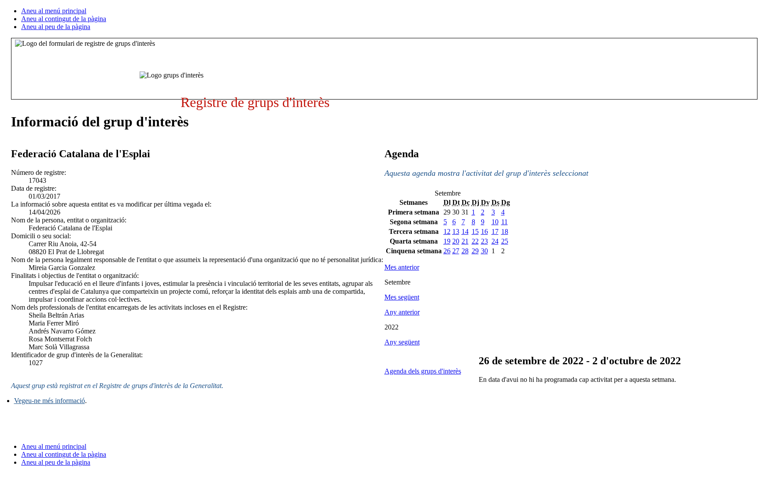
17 (495, 231)
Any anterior (402, 312)
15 (475, 231)
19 (447, 241)
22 (475, 241)
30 (484, 251)
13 (455, 231)
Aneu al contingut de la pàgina (63, 18)
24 (495, 241)
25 (504, 241)
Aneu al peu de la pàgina (55, 26)
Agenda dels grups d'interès (422, 371)
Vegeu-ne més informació (49, 400)
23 (484, 241)
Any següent (402, 342)
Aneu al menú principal (53, 11)
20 (455, 241)
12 (447, 231)
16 (484, 231)
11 (504, 222)
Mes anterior (401, 267)
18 (504, 231)
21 (465, 241)
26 (447, 251)
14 (465, 231)
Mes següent (401, 297)
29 (475, 251)
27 (455, 251)
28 (465, 251)
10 (495, 222)
